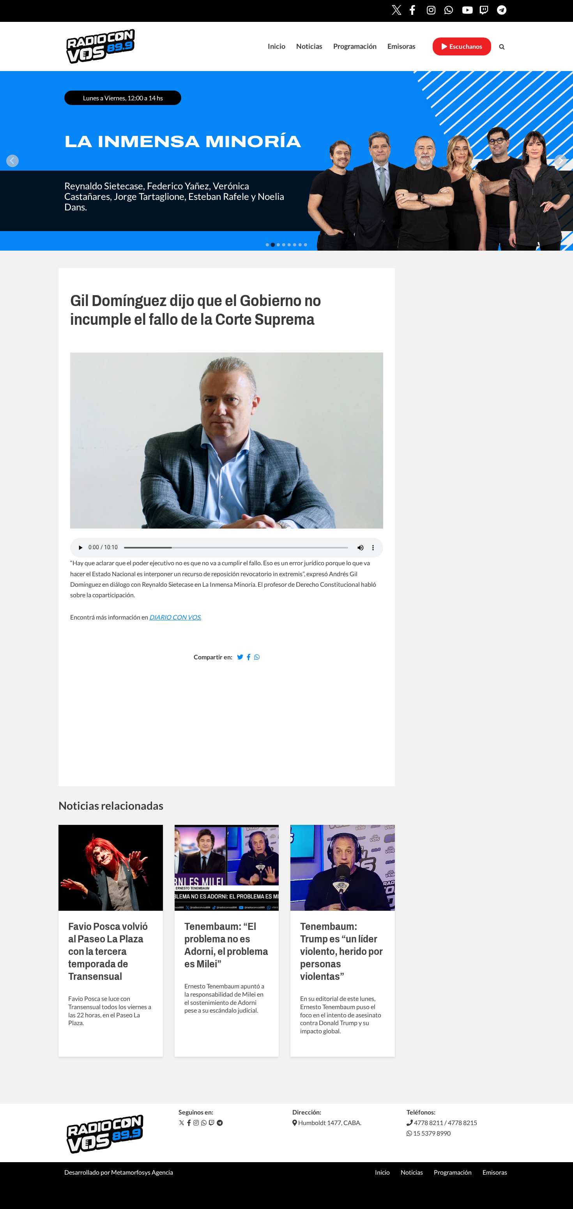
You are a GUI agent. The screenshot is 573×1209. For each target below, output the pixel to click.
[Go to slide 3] (278, 244)
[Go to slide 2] (273, 244)
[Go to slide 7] (300, 244)
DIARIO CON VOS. (175, 617)
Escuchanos (465, 46)
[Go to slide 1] (267, 244)
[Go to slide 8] (305, 244)
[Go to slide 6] (294, 244)
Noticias (309, 46)
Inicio (276, 46)
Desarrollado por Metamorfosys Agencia (118, 1172)
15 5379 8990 (431, 1133)
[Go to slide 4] (283, 244)
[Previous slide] (12, 161)
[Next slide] (560, 161)
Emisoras (401, 46)
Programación (355, 46)
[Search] (502, 47)
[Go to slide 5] (289, 244)
